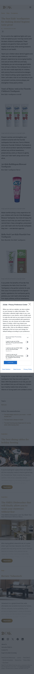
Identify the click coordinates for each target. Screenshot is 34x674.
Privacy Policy (28, 369)
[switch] (26, 342)
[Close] (30, 305)
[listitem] (17, 337)
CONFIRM (10, 362)
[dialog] (17, 337)
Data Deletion (6, 369)
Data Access (17, 369)
